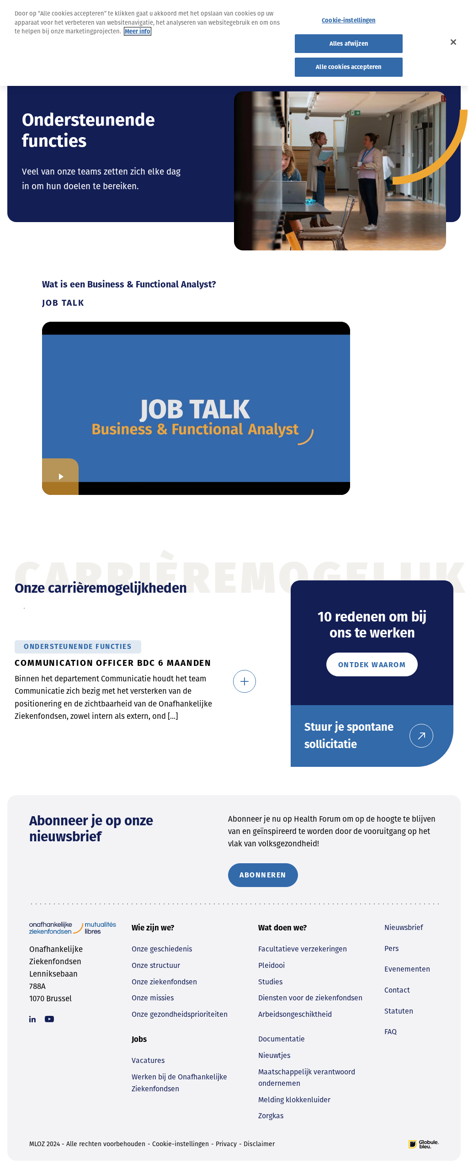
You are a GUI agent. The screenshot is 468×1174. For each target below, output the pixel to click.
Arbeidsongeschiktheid (295, 1014)
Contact (397, 990)
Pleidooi (271, 965)
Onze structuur (156, 965)
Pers (391, 948)
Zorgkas (270, 1115)
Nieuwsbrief (403, 927)
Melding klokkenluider (294, 1099)
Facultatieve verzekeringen (302, 949)
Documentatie (281, 1039)
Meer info (137, 31)
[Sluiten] (453, 42)
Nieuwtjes (274, 1055)
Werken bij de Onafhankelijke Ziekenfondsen (179, 1083)
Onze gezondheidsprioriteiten (180, 1014)
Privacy (226, 1144)
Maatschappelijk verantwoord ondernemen (306, 1078)
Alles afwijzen (349, 43)
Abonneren (263, 875)
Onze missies (153, 997)
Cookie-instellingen (180, 1144)
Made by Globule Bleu (424, 1144)
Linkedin (32, 1019)
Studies (270, 981)
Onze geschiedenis (162, 949)
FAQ (390, 1031)
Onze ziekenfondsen (164, 981)
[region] (234, 43)
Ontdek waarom (372, 664)
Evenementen (407, 969)
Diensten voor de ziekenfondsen (310, 997)
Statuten (398, 1011)
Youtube (49, 1019)
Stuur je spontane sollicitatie (349, 736)
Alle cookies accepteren (348, 67)
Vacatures (148, 1060)
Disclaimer (259, 1144)
